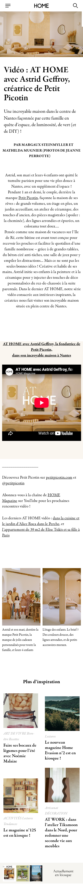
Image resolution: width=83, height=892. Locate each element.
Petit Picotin (28, 198)
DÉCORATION (56, 813)
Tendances (10, 824)
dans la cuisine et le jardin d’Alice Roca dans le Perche (40, 521)
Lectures (50, 736)
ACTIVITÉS (12, 818)
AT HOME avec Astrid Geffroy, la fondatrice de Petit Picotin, (41, 347)
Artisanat (51, 808)
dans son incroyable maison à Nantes (41, 355)
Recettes (14, 739)
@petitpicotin (13, 483)
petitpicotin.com (59, 477)
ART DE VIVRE (15, 733)
